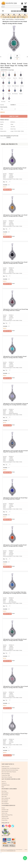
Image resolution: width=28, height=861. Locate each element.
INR (12, 11)
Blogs (3, 786)
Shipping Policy (5, 816)
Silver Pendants (10, 19)
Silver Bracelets (5, 799)
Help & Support (5, 811)
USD (25, 11)
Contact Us (4, 783)
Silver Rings (4, 791)
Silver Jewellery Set (6, 798)
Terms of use (4, 813)
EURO (15, 11)
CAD (23, 11)
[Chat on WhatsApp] (25, 858)
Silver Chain (4, 796)
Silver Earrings (5, 794)
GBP (17, 11)
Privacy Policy (4, 820)
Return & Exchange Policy (7, 814)
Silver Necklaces (5, 803)
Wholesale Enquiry (6, 785)
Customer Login (5, 809)
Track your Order (5, 818)
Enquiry (3, 807)
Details (13, 189)
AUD (20, 11)
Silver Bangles (5, 801)
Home (3, 19)
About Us (4, 781)
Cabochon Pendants (19, 19)
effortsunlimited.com (11, 850)
